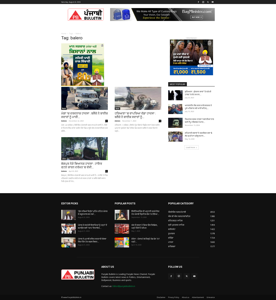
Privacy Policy (173, 297)
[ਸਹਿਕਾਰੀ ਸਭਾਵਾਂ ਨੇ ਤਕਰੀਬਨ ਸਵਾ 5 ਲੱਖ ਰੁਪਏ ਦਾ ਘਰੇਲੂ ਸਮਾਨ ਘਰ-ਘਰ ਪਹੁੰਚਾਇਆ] (175, 137)
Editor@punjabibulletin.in (123, 286)
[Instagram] (203, 2)
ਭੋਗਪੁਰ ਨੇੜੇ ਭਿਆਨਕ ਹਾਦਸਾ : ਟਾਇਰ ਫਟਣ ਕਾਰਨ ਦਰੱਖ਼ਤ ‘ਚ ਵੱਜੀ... (81, 165)
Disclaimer (161, 297)
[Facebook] (198, 2)
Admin (64, 121)
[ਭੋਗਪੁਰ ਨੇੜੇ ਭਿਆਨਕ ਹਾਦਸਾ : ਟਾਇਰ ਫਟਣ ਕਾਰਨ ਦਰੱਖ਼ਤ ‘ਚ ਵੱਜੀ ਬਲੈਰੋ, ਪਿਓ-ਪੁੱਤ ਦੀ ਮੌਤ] (84, 148)
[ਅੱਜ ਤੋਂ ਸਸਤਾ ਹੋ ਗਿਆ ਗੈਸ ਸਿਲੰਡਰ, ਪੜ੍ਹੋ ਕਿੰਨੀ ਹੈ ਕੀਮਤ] (122, 229)
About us (185, 297)
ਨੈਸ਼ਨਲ (64, 109)
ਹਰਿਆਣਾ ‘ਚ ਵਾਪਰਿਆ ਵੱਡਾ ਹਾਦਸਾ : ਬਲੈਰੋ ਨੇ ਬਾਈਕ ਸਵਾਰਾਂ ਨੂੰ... (135, 115)
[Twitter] (208, 2)
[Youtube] (212, 2)
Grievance (211, 297)
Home (63, 33)
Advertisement (198, 297)
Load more (190, 147)
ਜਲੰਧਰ (64, 159)
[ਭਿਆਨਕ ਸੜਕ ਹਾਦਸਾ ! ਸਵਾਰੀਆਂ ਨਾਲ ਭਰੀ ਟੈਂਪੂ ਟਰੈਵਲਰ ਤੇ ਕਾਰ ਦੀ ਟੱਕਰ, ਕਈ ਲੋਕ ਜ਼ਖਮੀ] (175, 123)
